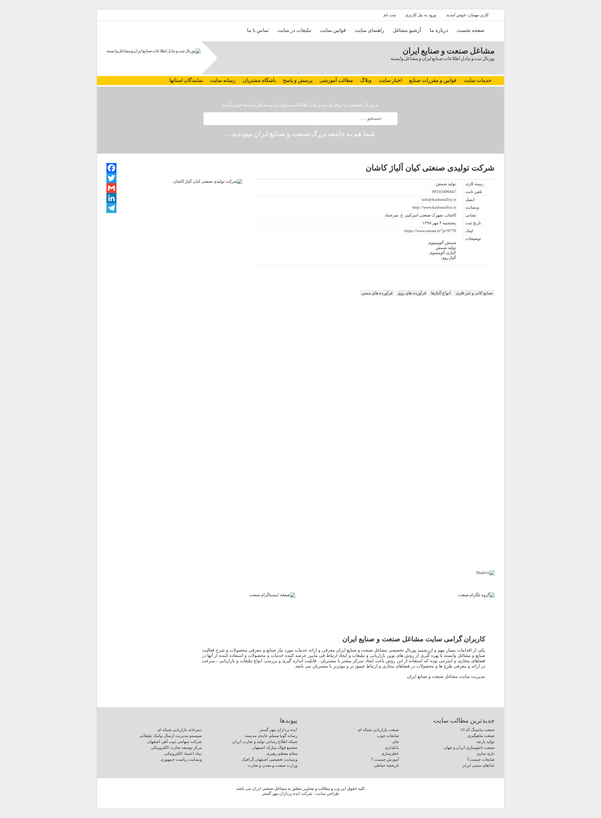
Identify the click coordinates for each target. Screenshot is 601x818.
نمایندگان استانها (186, 80)
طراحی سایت (327, 793)
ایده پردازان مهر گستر (278, 729)
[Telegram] (111, 208)
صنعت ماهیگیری (481, 735)
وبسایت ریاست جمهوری (181, 759)
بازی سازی (485, 753)
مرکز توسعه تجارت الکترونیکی (176, 747)
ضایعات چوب (388, 735)
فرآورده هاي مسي (377, 293)
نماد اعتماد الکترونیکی (183, 753)
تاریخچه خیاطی (386, 765)
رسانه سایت (222, 80)
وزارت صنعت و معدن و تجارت (272, 765)
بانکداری (392, 747)
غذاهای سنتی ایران (478, 765)
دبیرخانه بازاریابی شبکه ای (179, 729)
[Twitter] (111, 178)
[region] (300, 510)
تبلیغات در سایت (294, 30)
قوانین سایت (333, 30)
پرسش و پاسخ (297, 80)
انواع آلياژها (441, 293)
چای (395, 741)
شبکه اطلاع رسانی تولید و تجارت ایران (264, 741)
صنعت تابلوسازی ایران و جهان (469, 747)
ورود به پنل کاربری (420, 15)
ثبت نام (389, 15)
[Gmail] (111, 188)
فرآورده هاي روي (412, 293)
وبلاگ (366, 80)
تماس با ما (258, 30)
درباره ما (439, 30)
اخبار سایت (390, 80)
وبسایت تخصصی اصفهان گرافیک (269, 759)
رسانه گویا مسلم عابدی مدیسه (271, 735)
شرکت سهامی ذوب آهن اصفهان (174, 741)
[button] (300, 548)
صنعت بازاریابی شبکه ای (378, 729)
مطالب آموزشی (336, 80)
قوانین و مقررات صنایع (432, 80)
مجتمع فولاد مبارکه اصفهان (274, 747)
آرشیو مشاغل (407, 30)
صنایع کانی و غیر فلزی (474, 293)
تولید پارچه (485, 741)
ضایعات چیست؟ (481, 759)
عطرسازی (390, 753)
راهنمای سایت (369, 30)
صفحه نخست (471, 30)
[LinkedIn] (111, 198)
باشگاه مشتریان (259, 80)
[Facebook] (111, 168)
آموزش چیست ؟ (385, 759)
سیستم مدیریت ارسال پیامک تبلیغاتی (170, 735)
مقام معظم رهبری (281, 753)
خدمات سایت (477, 80)
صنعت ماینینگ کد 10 (477, 729)
